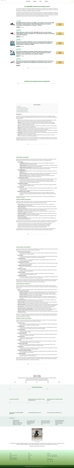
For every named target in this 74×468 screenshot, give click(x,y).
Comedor (29, 459)
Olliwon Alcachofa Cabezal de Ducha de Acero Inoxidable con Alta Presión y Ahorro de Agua (45, 422)
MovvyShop (28, 1)
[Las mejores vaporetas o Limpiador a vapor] (56, 406)
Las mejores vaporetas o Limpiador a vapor (54, 412)
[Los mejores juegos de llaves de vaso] (37, 406)
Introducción (19, 106)
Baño (29, 456)
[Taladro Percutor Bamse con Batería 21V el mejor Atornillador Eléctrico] (37, 393)
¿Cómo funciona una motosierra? (22, 110)
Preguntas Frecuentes (12, 458)
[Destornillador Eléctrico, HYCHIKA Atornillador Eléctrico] (56, 393)
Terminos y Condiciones (13, 457)
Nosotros (46, 1)
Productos (35, 1)
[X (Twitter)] (26, 382)
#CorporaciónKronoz (36, 446)
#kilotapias (31, 446)
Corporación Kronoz (46, 466)
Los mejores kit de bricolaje (14, 399)
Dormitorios (30, 455)
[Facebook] (14, 382)
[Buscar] (72, 1)
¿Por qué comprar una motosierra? (22, 109)
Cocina (29, 457)
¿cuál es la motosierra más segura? (22, 108)
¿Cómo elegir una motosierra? (22, 107)
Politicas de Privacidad (13, 455)
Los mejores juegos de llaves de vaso (34, 412)
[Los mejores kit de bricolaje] (18, 393)
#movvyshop (42, 446)
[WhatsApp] (59, 382)
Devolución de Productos (13, 459)
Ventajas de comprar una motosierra (23, 111)
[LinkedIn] (48, 382)
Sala (29, 458)
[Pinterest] (37, 382)
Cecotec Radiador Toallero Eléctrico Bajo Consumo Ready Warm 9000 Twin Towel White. (31, 422)
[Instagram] (52, 461)
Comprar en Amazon (60, 24)
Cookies (10, 456)
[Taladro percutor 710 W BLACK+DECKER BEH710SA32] (18, 406)
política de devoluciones (33, 380)
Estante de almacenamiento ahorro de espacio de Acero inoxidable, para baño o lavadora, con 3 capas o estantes (59, 422)
